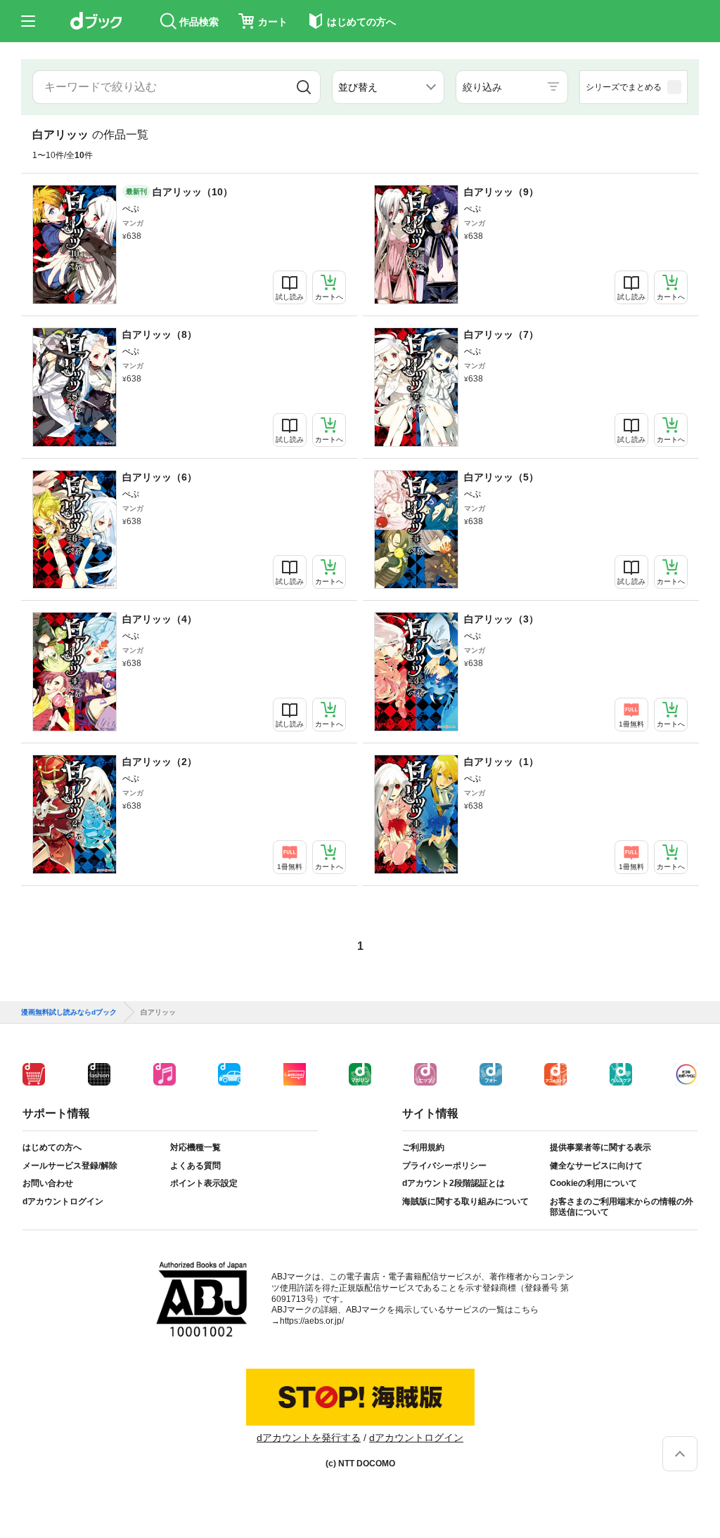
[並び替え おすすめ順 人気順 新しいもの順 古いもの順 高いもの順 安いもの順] (388, 87)
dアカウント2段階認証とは (453, 1183)
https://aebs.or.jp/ (312, 1321)
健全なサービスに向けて (596, 1166)
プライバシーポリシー (444, 1166)
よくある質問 (195, 1166)
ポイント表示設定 (204, 1183)
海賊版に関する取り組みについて (465, 1201)
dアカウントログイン (62, 1201)
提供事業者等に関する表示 (600, 1147)
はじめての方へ (52, 1147)
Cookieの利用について (593, 1183)
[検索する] (303, 87)
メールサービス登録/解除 (69, 1166)
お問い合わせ (47, 1183)
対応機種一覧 (195, 1147)
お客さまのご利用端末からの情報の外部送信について (621, 1207)
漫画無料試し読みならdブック (69, 1012)
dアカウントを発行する (309, 1437)
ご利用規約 (423, 1147)
